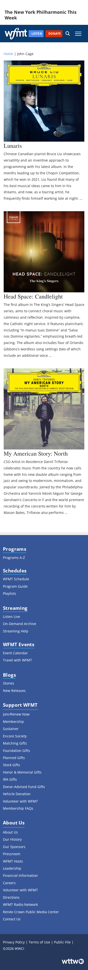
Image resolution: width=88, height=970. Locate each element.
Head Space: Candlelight (33, 296)
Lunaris (13, 145)
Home (8, 53)
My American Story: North (36, 453)
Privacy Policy (14, 942)
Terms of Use (39, 942)
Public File (62, 942)
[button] (67, 33)
